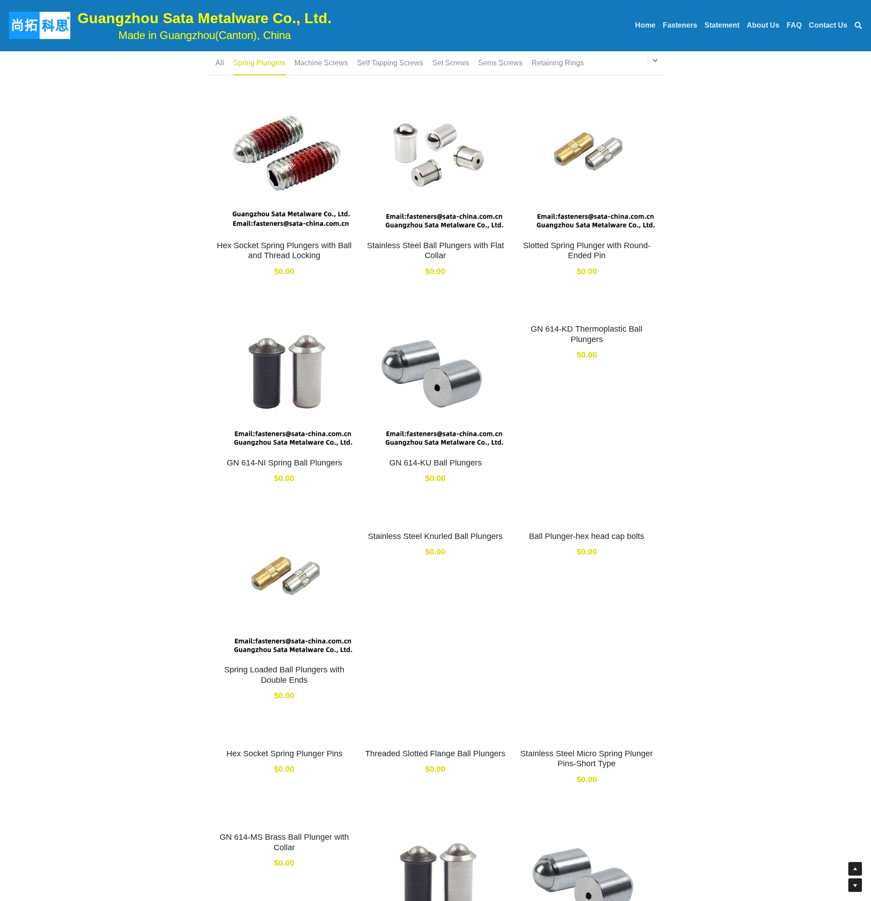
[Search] (858, 25)
